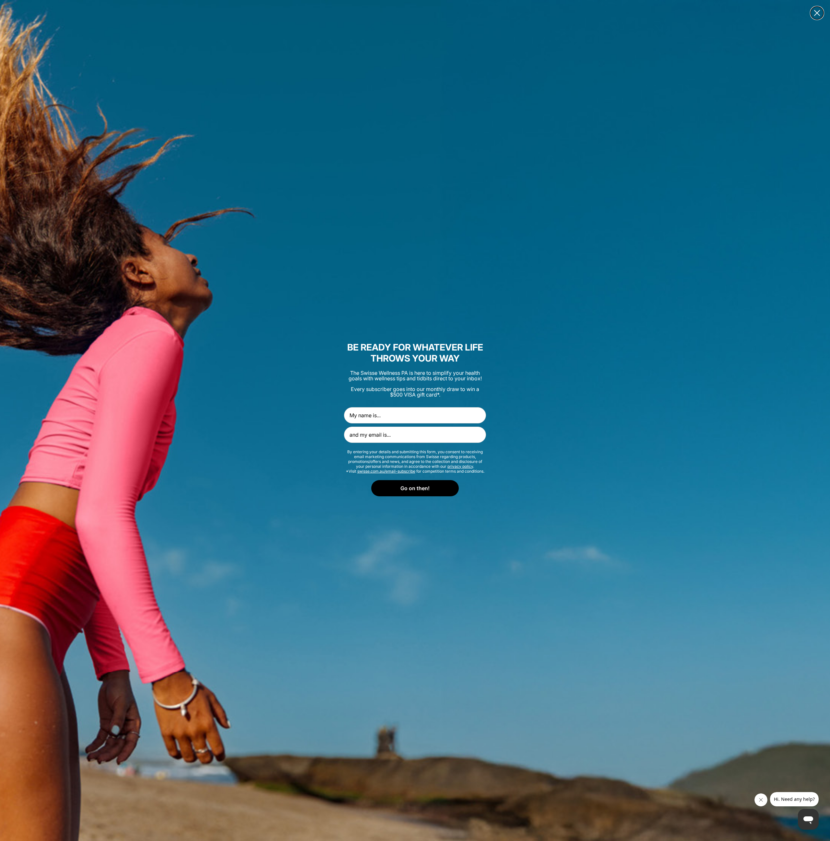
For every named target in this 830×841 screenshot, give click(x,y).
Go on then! (415, 488)
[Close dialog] (817, 12)
